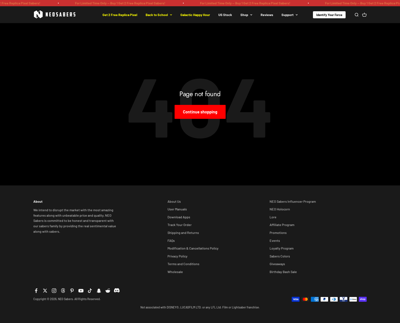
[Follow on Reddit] (108, 290)
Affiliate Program (282, 225)
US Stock (225, 14)
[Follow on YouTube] (81, 290)
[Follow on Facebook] (36, 290)
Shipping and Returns (183, 233)
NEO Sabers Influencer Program (293, 201)
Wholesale (175, 272)
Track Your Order (180, 225)
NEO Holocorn (280, 209)
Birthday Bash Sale (283, 272)
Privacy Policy (178, 256)
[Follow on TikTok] (90, 290)
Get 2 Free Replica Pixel (119, 14)
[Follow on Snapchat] (99, 290)
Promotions (278, 233)
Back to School (157, 14)
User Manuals (177, 209)
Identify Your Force (329, 14)
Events (275, 240)
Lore (273, 217)
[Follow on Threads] (63, 290)
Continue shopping (200, 111)
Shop (244, 14)
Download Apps (179, 217)
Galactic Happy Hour (195, 14)
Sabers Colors (280, 256)
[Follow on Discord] (117, 290)
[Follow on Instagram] (54, 290)
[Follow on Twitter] (45, 290)
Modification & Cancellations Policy (193, 248)
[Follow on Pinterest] (72, 290)
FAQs (171, 240)
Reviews (267, 14)
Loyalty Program (282, 248)
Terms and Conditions (183, 264)
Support (287, 14)
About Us (174, 201)
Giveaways (277, 264)
